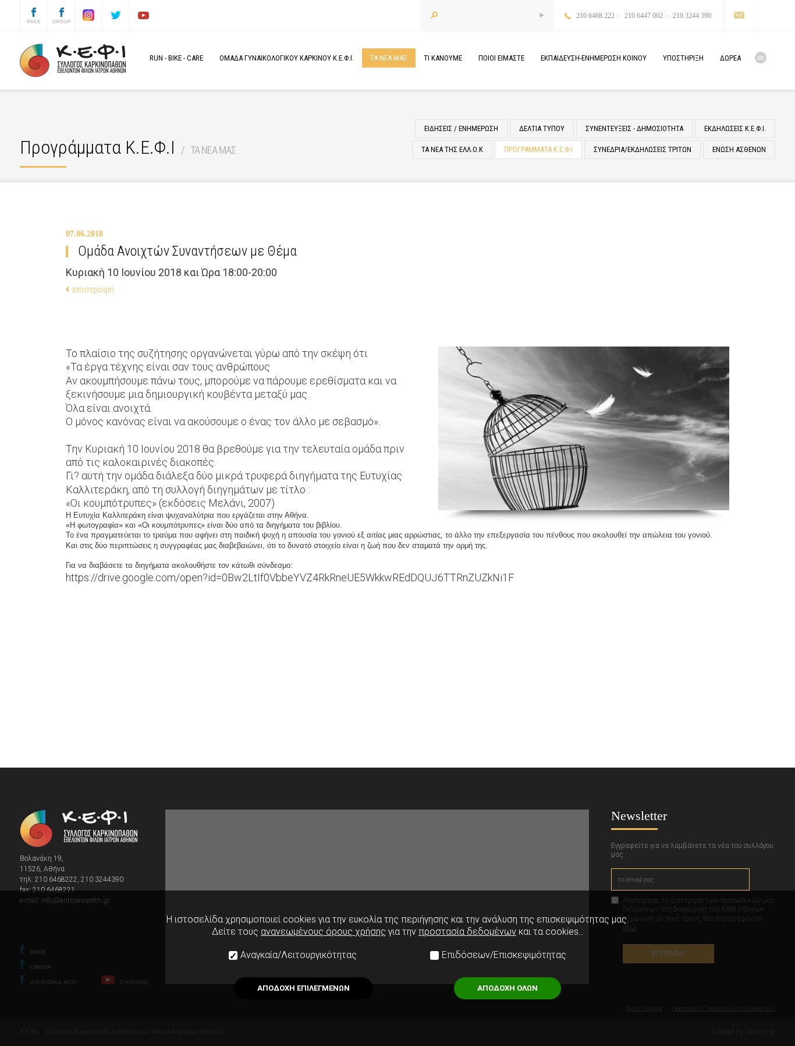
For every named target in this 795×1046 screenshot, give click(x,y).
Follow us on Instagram (88, 15)
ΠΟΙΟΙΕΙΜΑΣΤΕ (501, 58)
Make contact (738, 15)
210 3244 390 (692, 16)
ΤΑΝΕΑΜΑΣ (388, 58)
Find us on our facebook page (33, 15)
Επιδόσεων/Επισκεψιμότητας (504, 955)
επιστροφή (93, 289)
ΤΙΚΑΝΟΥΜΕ (443, 58)
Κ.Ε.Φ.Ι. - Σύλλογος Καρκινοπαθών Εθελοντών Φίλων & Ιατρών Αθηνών (73, 60)
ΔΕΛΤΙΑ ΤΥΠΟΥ (542, 128)
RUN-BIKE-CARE (176, 58)
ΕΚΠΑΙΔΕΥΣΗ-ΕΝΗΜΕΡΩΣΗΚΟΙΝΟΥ (594, 58)
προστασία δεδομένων (467, 931)
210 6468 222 (595, 16)
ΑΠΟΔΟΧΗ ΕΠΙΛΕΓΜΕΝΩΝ (303, 988)
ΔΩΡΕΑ (730, 58)
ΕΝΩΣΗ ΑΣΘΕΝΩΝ (739, 149)
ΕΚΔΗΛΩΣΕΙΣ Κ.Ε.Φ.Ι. (735, 128)
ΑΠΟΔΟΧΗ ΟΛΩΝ (507, 988)
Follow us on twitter (115, 15)
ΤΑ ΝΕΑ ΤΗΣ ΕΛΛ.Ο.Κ (452, 149)
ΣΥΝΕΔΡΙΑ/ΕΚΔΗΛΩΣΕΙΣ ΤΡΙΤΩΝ (642, 149)
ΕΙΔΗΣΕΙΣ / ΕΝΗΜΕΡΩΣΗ (461, 128)
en (760, 57)
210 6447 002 (643, 16)
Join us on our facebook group (61, 15)
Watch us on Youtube (143, 15)
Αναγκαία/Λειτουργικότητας (298, 955)
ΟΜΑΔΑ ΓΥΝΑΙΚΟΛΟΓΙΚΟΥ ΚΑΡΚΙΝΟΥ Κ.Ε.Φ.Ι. (286, 58)
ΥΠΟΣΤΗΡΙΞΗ (683, 58)
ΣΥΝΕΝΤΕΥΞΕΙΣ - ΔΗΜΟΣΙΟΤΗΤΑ (634, 128)
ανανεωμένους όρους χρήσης (323, 931)
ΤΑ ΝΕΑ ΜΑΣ (213, 150)
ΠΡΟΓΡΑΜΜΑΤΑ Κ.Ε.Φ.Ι (538, 149)
